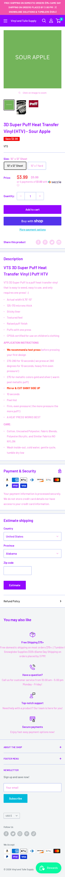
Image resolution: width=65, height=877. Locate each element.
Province (9, 545)
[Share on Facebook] (38, 242)
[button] (39, 183)
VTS (6, 146)
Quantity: (9, 196)
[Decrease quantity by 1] (21, 196)
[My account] (51, 21)
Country (8, 528)
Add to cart (32, 209)
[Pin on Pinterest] (45, 242)
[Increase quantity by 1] (40, 196)
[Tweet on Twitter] (52, 242)
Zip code (9, 562)
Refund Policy (12, 601)
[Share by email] (58, 242)
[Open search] (44, 21)
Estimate (14, 585)
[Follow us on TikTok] (33, 833)
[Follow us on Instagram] (19, 833)
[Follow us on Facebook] (6, 833)
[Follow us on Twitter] (13, 833)
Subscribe (15, 798)
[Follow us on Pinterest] (26, 833)
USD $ (9, 815)
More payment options (33, 229)
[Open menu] (5, 20)
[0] (58, 21)
